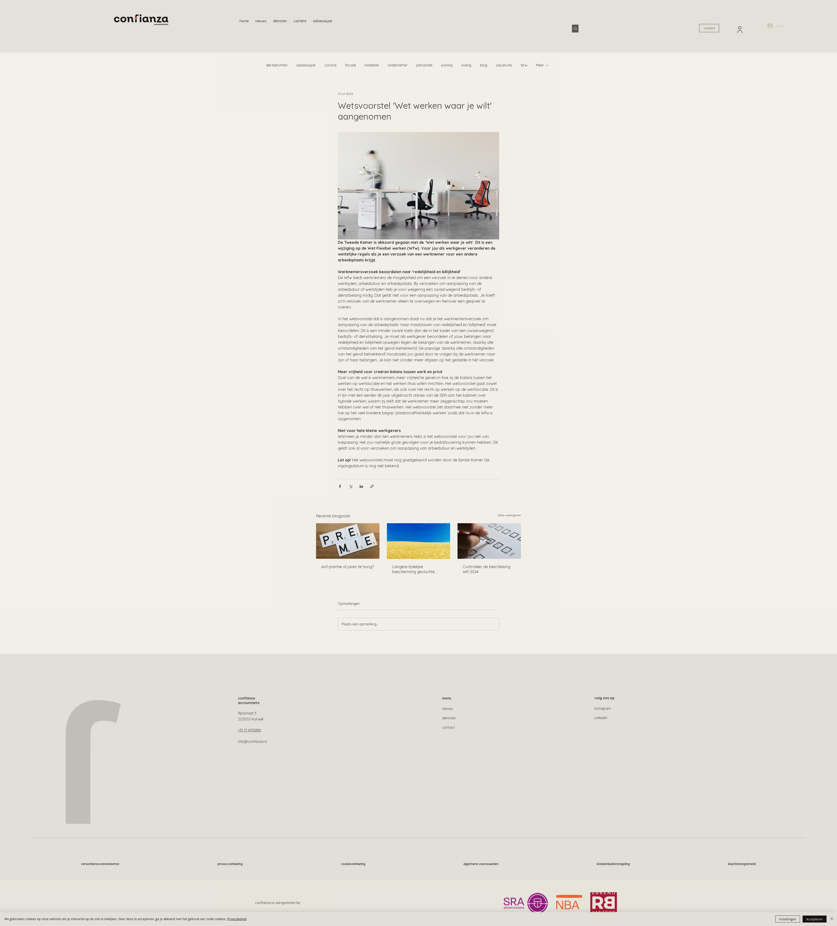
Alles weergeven (509, 515)
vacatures (504, 65)
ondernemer (398, 65)
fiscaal (350, 65)
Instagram (602, 708)
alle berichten (277, 65)
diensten (449, 718)
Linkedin (600, 718)
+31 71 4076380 (249, 730)
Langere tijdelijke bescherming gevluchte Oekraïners (413, 569)
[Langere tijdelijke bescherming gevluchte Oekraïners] (418, 541)
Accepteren (814, 919)
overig (466, 65)
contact (448, 727)
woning (447, 65)
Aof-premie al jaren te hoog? (347, 566)
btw (524, 65)
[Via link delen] (372, 486)
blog (483, 65)
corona (330, 65)
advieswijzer (306, 65)
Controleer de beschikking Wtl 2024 (486, 569)
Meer (540, 65)
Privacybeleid (237, 919)
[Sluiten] (831, 919)
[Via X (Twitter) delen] (351, 486)
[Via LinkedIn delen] (361, 486)
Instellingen (787, 919)
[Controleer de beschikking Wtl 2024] (489, 541)
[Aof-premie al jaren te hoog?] (347, 541)
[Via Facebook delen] (340, 486)
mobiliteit (371, 65)
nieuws (447, 708)
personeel (424, 65)
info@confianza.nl (252, 741)
